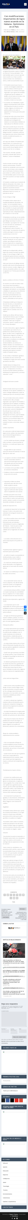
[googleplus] (21, 1100)
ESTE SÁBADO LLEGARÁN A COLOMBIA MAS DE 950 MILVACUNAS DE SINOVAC (14, 971)
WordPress (15, 1216)
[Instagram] (12, 1100)
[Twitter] (25, 610)
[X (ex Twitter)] (3, 1100)
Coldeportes (6, 1178)
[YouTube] (16, 1100)
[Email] (25, 613)
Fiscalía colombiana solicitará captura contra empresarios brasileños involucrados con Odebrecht (12, 981)
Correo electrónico (14, 1029)
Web (20, 1029)
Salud (4, 1182)
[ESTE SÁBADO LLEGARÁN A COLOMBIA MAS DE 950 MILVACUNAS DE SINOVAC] (14, 967)
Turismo (5, 1190)
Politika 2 (13, 30)
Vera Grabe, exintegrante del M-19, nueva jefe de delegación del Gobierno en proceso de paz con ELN (14, 992)
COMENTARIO (5, 1011)
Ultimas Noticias (10, 31)
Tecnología (6, 1186)
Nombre (4, 1029)
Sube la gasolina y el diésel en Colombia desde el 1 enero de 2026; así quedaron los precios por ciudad (13, 961)
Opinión (5, 1167)
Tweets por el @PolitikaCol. (10, 1090)
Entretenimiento (7, 1194)
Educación (5, 1171)
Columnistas (6, 1198)
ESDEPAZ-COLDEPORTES (9, 1201)
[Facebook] (8, 1100)
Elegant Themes (13, 1214)
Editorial (5, 1163)
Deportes (5, 1174)
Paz (5, 31)
